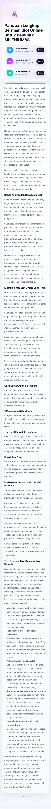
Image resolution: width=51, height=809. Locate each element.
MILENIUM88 (10, 153)
